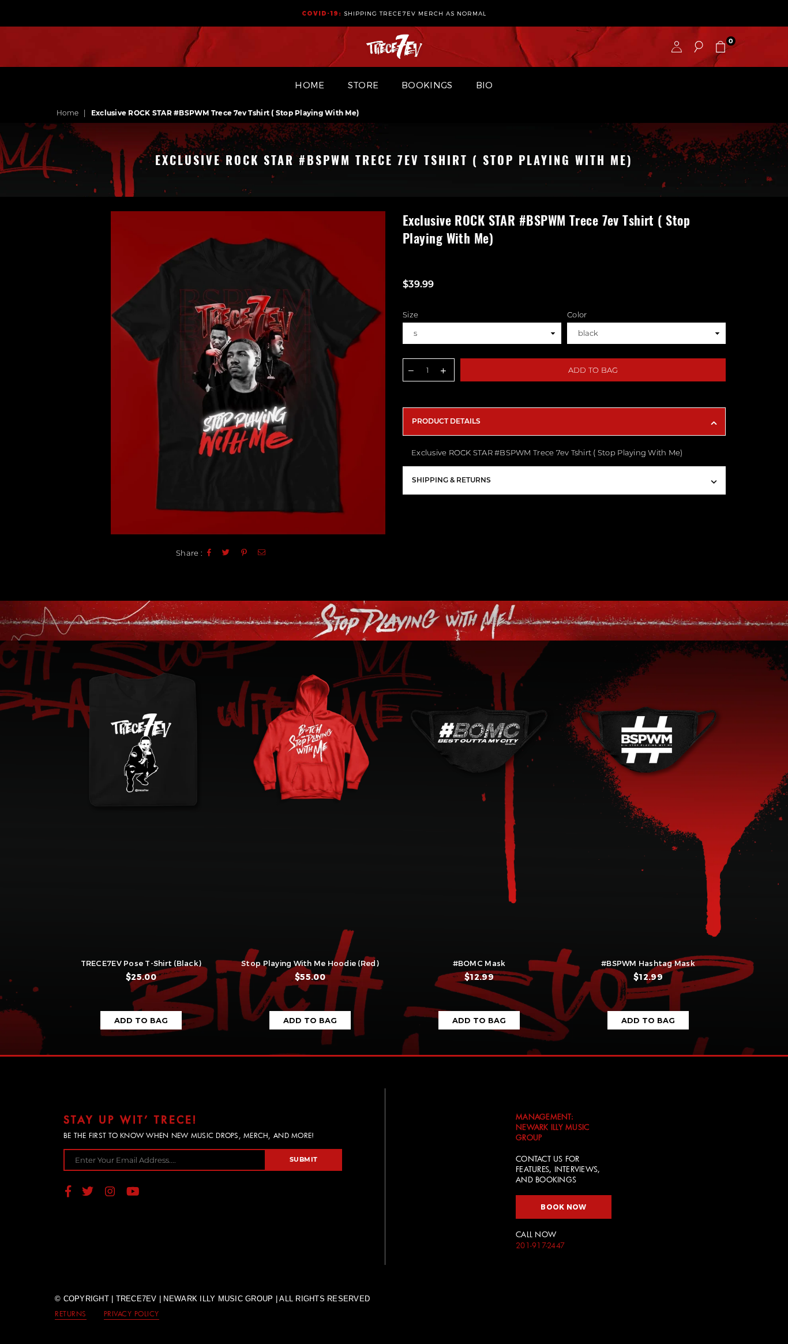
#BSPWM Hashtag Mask (648, 963)
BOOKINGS (426, 85)
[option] (248, 372)
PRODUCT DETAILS (446, 421)
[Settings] (677, 46)
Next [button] (744, 853)
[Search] (699, 46)
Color (577, 314)
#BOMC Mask (479, 963)
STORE (363, 85)
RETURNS (71, 1313)
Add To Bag (141, 1020)
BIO (484, 85)
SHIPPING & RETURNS (451, 480)
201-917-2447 (540, 1245)
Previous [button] (43, 853)
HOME (309, 85)
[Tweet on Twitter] (226, 553)
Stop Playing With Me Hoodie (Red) (310, 963)
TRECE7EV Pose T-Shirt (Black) (141, 963)
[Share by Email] (262, 553)
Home (67, 112)
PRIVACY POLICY (131, 1313)
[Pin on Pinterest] (244, 553)
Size (410, 314)
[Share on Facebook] (209, 553)
